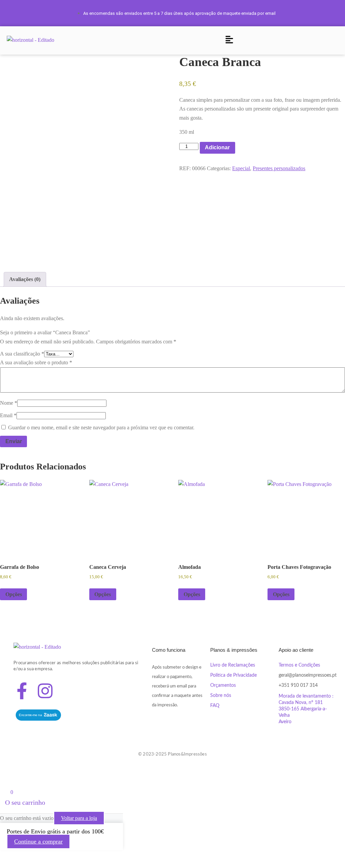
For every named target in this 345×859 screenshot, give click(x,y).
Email (8, 415)
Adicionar (217, 147)
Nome (8, 403)
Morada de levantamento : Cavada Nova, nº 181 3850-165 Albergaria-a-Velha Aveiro (306, 709)
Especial (241, 168)
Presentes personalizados (279, 168)
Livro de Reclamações (232, 665)
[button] (229, 40)
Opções (13, 594)
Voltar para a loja (79, 818)
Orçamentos (223, 685)
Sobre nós (220, 695)
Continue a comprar (38, 841)
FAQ (214, 705)
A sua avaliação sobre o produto (36, 362)
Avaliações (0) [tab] (24, 279)
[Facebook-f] (21, 690)
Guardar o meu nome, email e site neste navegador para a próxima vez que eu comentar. (101, 427)
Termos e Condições (299, 665)
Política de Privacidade (233, 675)
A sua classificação (22, 354)
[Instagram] (45, 690)
